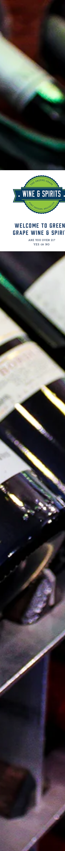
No (47, 244)
